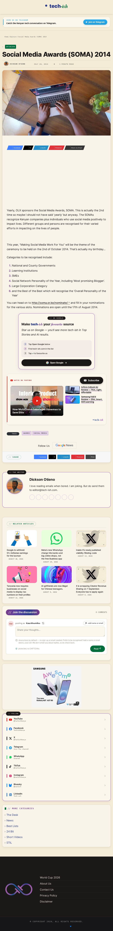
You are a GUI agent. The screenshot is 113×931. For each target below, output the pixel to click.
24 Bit (10, 831)
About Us (45, 883)
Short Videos (14, 837)
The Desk (12, 814)
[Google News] (64, 445)
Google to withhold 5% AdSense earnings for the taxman (17, 553)
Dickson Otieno (17, 64)
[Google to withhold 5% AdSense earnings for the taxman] (22, 538)
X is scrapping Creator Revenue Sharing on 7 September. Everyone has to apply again (91, 589)
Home (6, 37)
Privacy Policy (48, 895)
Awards (26, 433)
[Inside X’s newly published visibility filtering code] (91, 538)
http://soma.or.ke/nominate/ (50, 302)
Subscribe (93, 380)
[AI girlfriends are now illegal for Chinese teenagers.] (56, 574)
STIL (9, 842)
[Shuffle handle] (43, 623)
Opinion (13, 37)
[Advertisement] (56, 183)
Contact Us (47, 889)
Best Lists (12, 826)
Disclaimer (46, 901)
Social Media (40, 433)
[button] (36, 401)
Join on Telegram (97, 22)
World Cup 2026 (50, 877)
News (9, 820)
